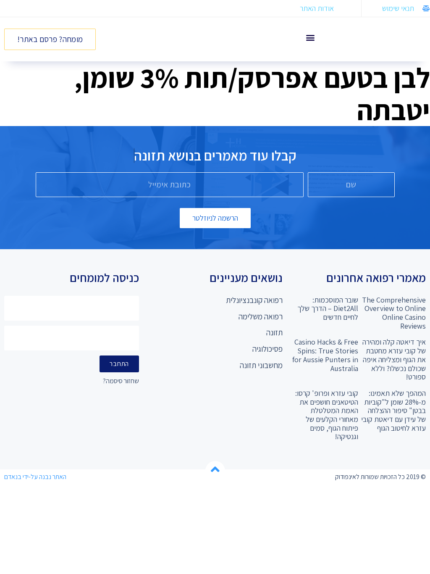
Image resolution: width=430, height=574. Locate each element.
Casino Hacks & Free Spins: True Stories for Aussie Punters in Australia (325, 355)
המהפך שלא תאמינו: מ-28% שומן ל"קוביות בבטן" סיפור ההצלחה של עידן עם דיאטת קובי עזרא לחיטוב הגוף (393, 410)
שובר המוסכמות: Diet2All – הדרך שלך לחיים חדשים (327, 308)
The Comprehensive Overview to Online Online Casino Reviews (394, 313)
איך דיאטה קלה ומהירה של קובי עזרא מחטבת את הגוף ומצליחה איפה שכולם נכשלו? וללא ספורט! (394, 359)
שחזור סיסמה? (121, 381)
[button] (310, 37)
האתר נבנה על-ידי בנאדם (35, 476)
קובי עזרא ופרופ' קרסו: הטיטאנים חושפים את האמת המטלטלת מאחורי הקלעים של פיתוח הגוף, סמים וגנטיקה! (326, 414)
